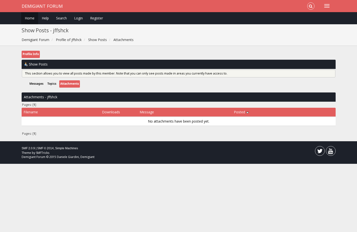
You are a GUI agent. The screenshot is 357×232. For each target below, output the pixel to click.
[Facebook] (320, 152)
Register (96, 18)
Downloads (111, 112)
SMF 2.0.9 (28, 148)
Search (61, 18)
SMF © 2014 (45, 148)
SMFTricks (42, 153)
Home (29, 18)
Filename (31, 112)
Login (78, 18)
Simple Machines (66, 148)
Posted (240, 112)
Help (45, 18)
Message (147, 112)
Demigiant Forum (42, 6)
